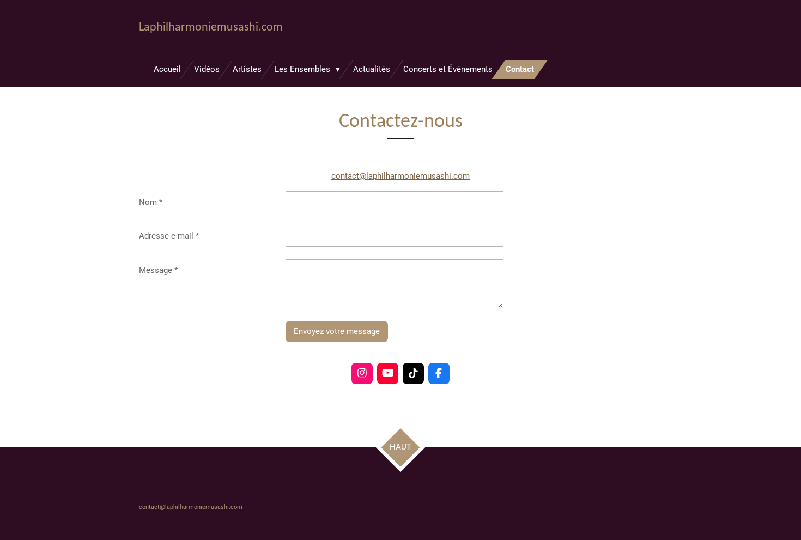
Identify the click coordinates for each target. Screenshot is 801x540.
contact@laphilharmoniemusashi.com (400, 176)
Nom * (150, 202)
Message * (158, 270)
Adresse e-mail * (169, 236)
